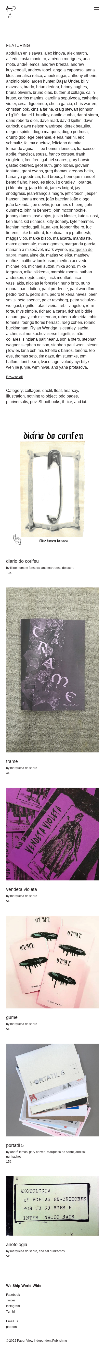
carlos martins (30, 98)
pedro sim (39, 294)
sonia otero (70, 339)
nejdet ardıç (35, 277)
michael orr (16, 266)
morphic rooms (64, 272)
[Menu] (96, 8)
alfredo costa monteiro (26, 59)
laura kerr (49, 227)
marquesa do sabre (60, 568)
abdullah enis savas (24, 53)
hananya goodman (23, 176)
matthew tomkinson (37, 261)
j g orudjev (65, 182)
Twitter (10, 1300)
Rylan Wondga (43, 328)
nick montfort (59, 277)
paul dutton (30, 289)
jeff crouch (74, 193)
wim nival (40, 367)
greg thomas (56, 171)
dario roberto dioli (22, 120)
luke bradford (32, 232)
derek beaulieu (77, 126)
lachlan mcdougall (22, 227)
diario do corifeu (22, 561)
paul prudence (55, 289)
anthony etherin (82, 75)
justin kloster (64, 216)
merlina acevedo (72, 261)
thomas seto (26, 356)
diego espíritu (18, 132)
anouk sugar (55, 75)
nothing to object (42, 396)
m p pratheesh (77, 232)
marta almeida (31, 255)
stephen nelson (35, 345)
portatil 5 (15, 1145)
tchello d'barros (59, 350)
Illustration (15, 396)
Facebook (13, 1295)
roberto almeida (72, 317)
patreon (11, 1327)
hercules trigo (41, 182)
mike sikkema (36, 272)
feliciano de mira (67, 143)
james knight (61, 188)
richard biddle (80, 311)
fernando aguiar (20, 148)
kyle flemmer (81, 221)
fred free (32, 160)
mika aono (65, 266)
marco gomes (50, 244)
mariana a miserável (24, 249)
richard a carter (52, 311)
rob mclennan (43, 317)
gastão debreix (19, 165)
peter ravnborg (55, 300)
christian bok (17, 109)
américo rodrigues (64, 59)
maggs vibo (16, 238)
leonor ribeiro (72, 227)
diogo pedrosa (75, 132)
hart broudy (52, 176)
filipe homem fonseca (55, 148)
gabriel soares (54, 160)
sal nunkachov (32, 333)
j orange (83, 182)
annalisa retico (29, 75)
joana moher (33, 199)
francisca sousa (32, 154)
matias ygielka (59, 255)
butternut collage (69, 92)
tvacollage (50, 362)
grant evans (32, 171)
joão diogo (79, 199)
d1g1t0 (12, 115)
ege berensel (39, 137)
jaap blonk (38, 188)
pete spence (29, 300)
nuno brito (70, 283)
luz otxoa (54, 232)
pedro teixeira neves (68, 294)
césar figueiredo (32, 103)
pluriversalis (17, 402)
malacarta (62, 238)
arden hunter (43, 81)
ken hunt (14, 221)
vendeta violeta (21, 889)
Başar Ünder (67, 81)
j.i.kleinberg (16, 188)
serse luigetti (58, 333)
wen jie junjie (18, 367)
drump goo (15, 137)
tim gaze (46, 356)
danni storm (87, 115)
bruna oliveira (18, 92)
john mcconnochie (69, 210)
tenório (81, 350)
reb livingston (72, 305)
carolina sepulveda (62, 98)
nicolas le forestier (42, 283)
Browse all (14, 377)
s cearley (67, 328)
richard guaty (17, 317)
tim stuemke (67, 356)
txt (84, 402)
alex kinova (54, 53)
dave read (49, 120)
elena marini (64, 137)
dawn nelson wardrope (41, 126)
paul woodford (83, 289)
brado (29, 87)
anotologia (16, 1244)
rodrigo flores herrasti (40, 322)
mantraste (82, 238)
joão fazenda (18, 204)
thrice (67, 402)
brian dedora (47, 87)
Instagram (13, 1306)
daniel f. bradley (35, 115)
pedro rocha (17, 294)
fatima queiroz (37, 143)
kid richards (34, 221)
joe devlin (40, 204)
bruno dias (42, 92)
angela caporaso (68, 70)
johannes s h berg (67, 204)
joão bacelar (57, 199)
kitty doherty (57, 221)
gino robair (63, 165)
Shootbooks (49, 402)
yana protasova (73, 367)
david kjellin (71, 120)
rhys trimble (26, 311)
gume (12, 1017)
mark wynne (56, 249)
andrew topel (39, 70)
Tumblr (11, 1311)
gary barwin (79, 160)
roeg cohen (72, 322)
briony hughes (74, 87)
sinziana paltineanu (40, 339)
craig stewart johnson (74, 109)
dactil (47, 390)
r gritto (28, 305)
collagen (32, 390)
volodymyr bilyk (75, 362)
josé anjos (42, 216)
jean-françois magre (45, 193)
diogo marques (46, 132)
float (58, 390)
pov (33, 402)
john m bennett (37, 210)
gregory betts (81, 171)
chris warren (85, 103)
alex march (77, 53)
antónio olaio (18, 81)
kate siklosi (88, 216)
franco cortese (61, 154)
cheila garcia (60, 103)
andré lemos (28, 64)
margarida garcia (80, 244)
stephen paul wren (68, 345)
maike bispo (40, 238)
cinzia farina (42, 109)
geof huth (43, 165)
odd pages (68, 396)
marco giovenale (21, 244)
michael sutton (41, 266)
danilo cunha (63, 115)
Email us (12, 1321)
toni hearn (30, 362)
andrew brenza (55, 64)
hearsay (71, 390)
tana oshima (32, 350)
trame (12, 761)
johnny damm (18, 216)
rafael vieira (47, 305)
